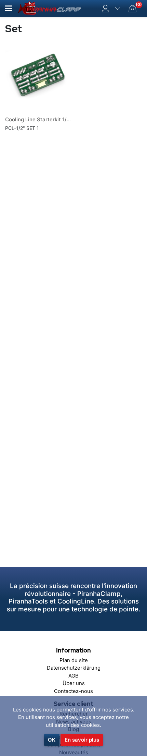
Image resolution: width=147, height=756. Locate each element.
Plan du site (73, 660)
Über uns (74, 683)
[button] (8, 8)
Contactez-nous (73, 691)
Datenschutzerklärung (74, 667)
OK (51, 739)
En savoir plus (82, 739)
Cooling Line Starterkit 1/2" (38, 119)
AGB (73, 675)
